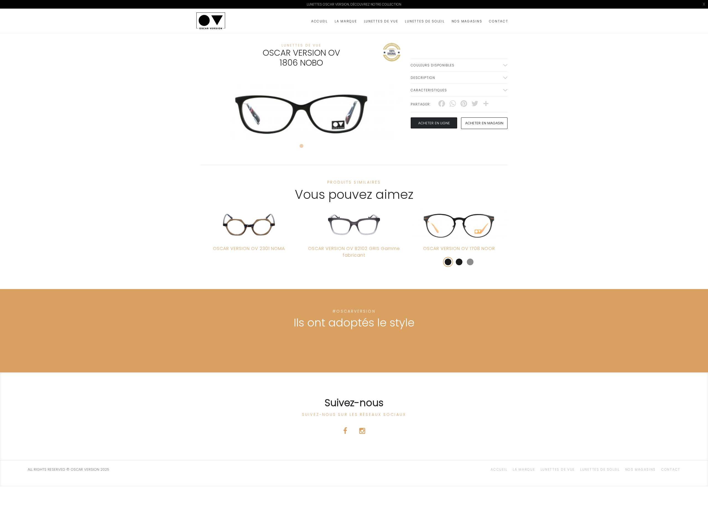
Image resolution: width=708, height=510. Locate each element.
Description (423, 77)
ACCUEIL (319, 21)
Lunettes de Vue (381, 21)
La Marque (346, 21)
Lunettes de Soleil (424, 21)
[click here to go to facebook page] (346, 432)
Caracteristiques (429, 90)
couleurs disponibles (432, 65)
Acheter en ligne (434, 123)
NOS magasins (467, 21)
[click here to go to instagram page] (362, 432)
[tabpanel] (301, 110)
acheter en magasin (484, 123)
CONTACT (498, 21)
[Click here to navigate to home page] (210, 21)
